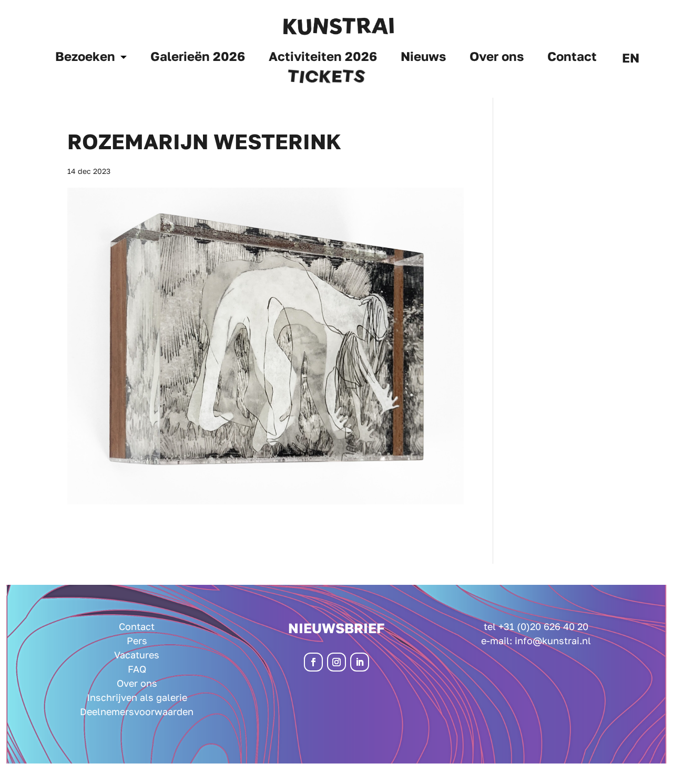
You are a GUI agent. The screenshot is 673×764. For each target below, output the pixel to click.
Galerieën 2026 (197, 58)
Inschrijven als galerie (137, 697)
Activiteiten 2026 (323, 58)
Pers (137, 640)
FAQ (137, 669)
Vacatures (136, 654)
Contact (572, 58)
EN (630, 59)
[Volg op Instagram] (336, 662)
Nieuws (423, 58)
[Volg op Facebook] (313, 662)
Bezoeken (85, 58)
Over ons (497, 58)
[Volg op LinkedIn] (359, 662)
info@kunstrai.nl (553, 640)
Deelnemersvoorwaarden (136, 711)
